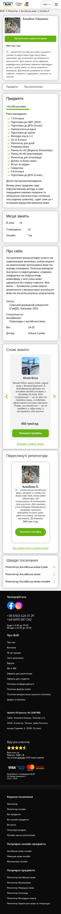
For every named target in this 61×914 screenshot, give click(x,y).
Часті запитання (15, 658)
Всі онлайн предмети (18, 819)
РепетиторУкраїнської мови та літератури (28, 903)
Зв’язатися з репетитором (30, 38)
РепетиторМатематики (19, 882)
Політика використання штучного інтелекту (29, 694)
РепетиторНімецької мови (20, 888)
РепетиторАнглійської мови (21, 877)
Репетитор (12, 804)
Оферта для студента (18, 678)
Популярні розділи (16, 830)
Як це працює (14, 652)
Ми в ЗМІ (11, 668)
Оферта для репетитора (19, 673)
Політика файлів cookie (19, 689)
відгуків (21, 757)
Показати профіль (30, 433)
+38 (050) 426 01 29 (20, 616)
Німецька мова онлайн (18, 856)
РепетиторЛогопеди (17, 893)
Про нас (11, 642)
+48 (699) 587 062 (19, 619)
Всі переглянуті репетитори (30, 548)
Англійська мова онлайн (19, 851)
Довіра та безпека (16, 699)
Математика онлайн (17, 861)
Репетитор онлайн (16, 809)
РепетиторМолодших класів (21, 898)
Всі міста (11, 824)
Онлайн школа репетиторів (21, 835)
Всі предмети (14, 814)
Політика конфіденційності (20, 684)
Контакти (11, 647)
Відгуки (10, 663)
